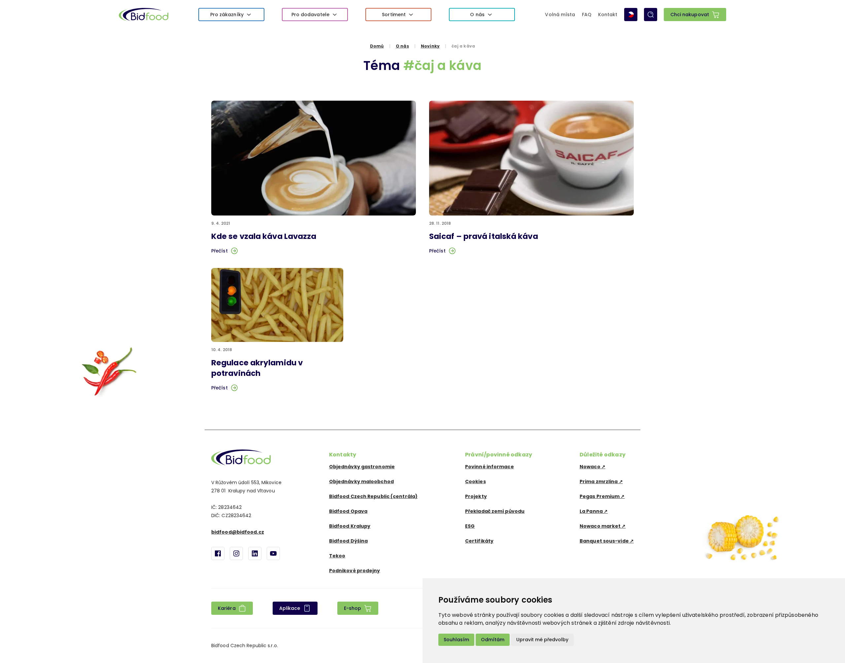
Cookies (475, 481)
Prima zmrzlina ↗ (601, 481)
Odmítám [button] (492, 639)
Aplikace (289, 608)
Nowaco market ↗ (603, 526)
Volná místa (560, 14)
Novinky (430, 46)
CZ (631, 14)
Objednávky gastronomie (362, 466)
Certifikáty (479, 541)
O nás (477, 14)
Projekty (476, 496)
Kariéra (227, 608)
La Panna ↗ (594, 511)
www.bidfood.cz (241, 457)
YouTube (273, 553)
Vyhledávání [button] (650, 14)
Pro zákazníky (227, 14)
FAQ (587, 14)
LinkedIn (254, 553)
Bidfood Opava (348, 511)
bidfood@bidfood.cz (237, 532)
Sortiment (394, 14)
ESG (470, 526)
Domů (377, 46)
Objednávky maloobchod (361, 481)
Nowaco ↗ (592, 466)
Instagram (236, 553)
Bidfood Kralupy (350, 526)
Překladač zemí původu (494, 511)
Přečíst (219, 251)
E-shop (352, 608)
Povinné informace (489, 466)
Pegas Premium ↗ (602, 496)
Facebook (217, 553)
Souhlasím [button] (456, 639)
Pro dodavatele (310, 14)
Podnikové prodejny (354, 570)
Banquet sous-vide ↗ (607, 541)
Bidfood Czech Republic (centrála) (373, 496)
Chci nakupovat (689, 14)
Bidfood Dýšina (348, 541)
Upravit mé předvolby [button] (542, 639)
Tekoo (337, 555)
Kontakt (608, 14)
